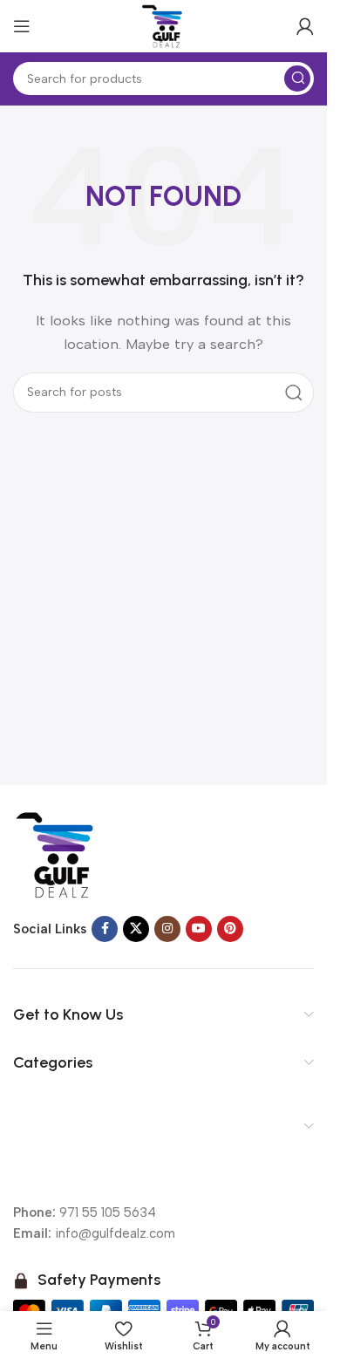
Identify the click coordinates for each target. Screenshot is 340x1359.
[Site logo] (164, 25)
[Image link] (56, 854)
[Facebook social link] (105, 929)
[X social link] (136, 929)
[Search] (297, 78)
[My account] (305, 26)
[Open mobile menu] (21, 26)
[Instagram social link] (167, 929)
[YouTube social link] (199, 929)
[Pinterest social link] (230, 929)
